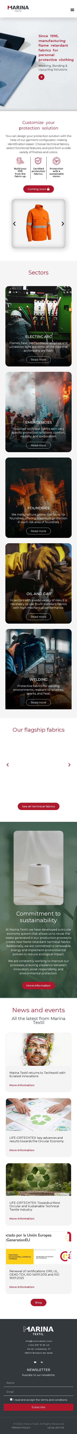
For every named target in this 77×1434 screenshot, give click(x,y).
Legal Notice (56, 1427)
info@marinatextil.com (38, 1341)
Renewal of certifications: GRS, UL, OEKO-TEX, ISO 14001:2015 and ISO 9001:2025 (34, 1275)
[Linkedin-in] (42, 1362)
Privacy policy (21, 1427)
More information (21, 1085)
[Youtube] (35, 1362)
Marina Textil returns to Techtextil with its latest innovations (37, 1074)
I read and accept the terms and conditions (40, 1399)
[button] (72, 10)
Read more (38, 359)
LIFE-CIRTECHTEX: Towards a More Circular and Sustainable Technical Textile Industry (34, 1206)
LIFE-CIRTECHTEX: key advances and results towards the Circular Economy (36, 1139)
